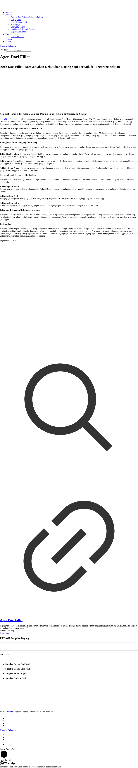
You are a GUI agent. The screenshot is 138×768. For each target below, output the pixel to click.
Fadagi (10, 711)
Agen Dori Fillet (7, 119)
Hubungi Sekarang (8, 46)
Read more (4, 633)
